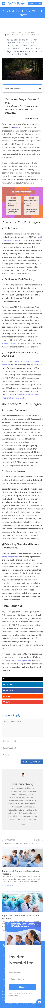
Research (30, 35)
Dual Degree (22, 35)
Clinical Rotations (12, 35)
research (18, 127)
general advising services (20, 660)
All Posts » (22, 824)
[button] (3, 3)
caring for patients (10, 556)
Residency (37, 35)
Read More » (7, 885)
